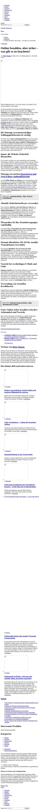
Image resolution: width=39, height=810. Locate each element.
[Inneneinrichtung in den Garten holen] (21, 441)
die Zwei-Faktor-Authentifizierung (16, 187)
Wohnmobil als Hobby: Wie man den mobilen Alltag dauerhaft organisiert (18, 677)
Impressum (7, 749)
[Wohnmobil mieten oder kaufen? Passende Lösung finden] (21, 564)
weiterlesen (27, 399)
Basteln (6, 7)
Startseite (7, 5)
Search (27, 25)
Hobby (10, 329)
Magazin (6, 18)
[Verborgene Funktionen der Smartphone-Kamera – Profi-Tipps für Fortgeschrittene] (21, 472)
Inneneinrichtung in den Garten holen (18, 454)
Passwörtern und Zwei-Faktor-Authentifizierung (18, 175)
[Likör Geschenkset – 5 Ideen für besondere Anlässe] (21, 409)
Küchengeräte (16, 329)
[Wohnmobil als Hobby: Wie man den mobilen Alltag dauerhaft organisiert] (21, 663)
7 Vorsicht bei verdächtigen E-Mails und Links (17, 717)
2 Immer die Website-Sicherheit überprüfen (16, 706)
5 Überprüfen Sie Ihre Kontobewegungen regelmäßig (19, 712)
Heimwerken (8, 10)
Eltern (2, 329)
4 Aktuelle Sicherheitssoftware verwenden (16, 711)
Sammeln (7, 15)
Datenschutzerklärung (10, 750)
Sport (5, 17)
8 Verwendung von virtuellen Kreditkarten (16, 719)
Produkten (22, 319)
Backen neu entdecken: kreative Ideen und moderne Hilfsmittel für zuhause (20, 391)
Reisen (6, 13)
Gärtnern (6, 8)
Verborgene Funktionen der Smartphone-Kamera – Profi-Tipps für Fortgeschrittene (20, 486)
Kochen (6, 12)
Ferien (6, 329)
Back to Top (4, 785)
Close (2, 787)
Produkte (7, 20)
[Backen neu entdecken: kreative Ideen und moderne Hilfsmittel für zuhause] (21, 377)
